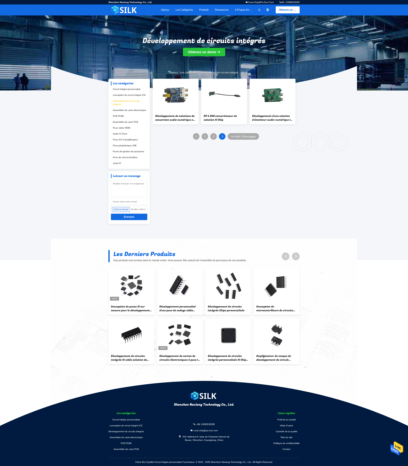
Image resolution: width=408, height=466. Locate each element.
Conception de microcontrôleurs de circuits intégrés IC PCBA (274, 308)
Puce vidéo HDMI (121, 128)
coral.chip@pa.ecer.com (261, 2)
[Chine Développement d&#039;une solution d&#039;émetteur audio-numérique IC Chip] (272, 95)
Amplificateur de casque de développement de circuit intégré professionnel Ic (273, 358)
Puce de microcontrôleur (125, 157)
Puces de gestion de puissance (128, 151)
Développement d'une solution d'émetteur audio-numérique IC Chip (272, 118)
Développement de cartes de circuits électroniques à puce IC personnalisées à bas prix (179, 358)
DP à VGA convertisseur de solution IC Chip (220, 118)
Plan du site (286, 437)
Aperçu (165, 9)
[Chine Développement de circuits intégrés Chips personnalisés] (228, 285)
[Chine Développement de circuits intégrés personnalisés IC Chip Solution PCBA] (228, 335)
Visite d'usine (286, 425)
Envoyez (129, 216)
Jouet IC (117, 163)
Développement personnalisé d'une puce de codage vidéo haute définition (177, 308)
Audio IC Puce (120, 133)
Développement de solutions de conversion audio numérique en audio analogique (175, 118)
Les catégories (184, 9)
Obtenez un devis (289, 9)
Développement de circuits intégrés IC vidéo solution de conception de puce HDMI (129, 358)
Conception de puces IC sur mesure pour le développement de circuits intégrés (130, 308)
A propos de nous (245, 9)
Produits (204, 9)
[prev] (285, 256)
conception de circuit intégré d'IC (129, 95)
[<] (196, 136)
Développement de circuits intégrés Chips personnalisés (226, 308)
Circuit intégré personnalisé (126, 89)
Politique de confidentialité (286, 443)
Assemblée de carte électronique (129, 110)
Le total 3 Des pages (243, 136)
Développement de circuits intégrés (126, 103)
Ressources (222, 9)
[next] (296, 256)
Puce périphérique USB (124, 145)
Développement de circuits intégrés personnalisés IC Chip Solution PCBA (227, 358)
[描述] (268, 9)
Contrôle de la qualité (286, 431)
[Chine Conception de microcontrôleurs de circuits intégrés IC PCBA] (277, 285)
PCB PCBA (118, 116)
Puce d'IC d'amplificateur (125, 139)
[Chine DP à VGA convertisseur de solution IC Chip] (224, 95)
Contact (286, 449)
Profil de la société (286, 419)
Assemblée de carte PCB (125, 122)
